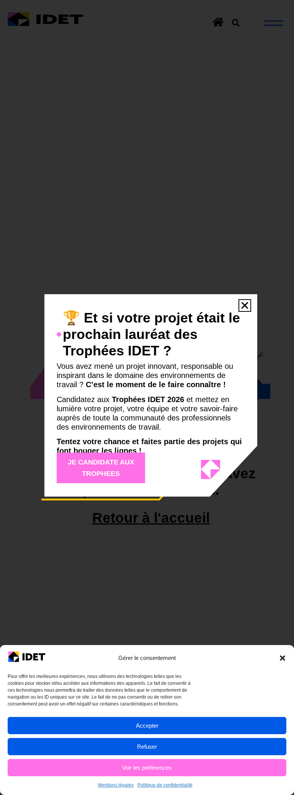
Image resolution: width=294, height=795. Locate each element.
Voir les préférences (147, 767)
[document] (147, 397)
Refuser (147, 746)
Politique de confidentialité (165, 785)
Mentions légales (116, 785)
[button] (282, 658)
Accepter (147, 725)
